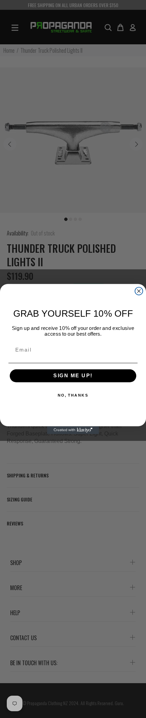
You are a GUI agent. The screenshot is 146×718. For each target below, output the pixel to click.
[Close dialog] (139, 291)
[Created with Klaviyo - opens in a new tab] (73, 430)
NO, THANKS (73, 395)
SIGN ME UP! (73, 376)
